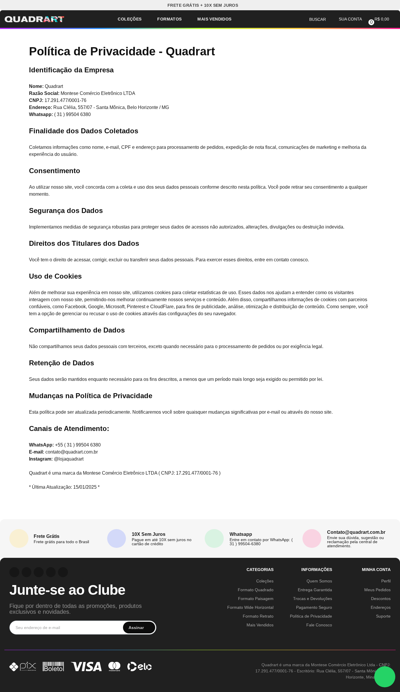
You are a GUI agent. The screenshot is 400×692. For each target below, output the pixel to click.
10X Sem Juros (148, 534)
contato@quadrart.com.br (71, 451)
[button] (200, 5)
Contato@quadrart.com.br (356, 532)
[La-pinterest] (27, 572)
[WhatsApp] (384, 676)
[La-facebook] (51, 572)
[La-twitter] (63, 572)
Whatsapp (241, 534)
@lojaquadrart (68, 458)
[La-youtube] (39, 572)
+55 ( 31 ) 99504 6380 (78, 444)
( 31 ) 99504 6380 (72, 114)
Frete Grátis (46, 536)
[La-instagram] (14, 572)
